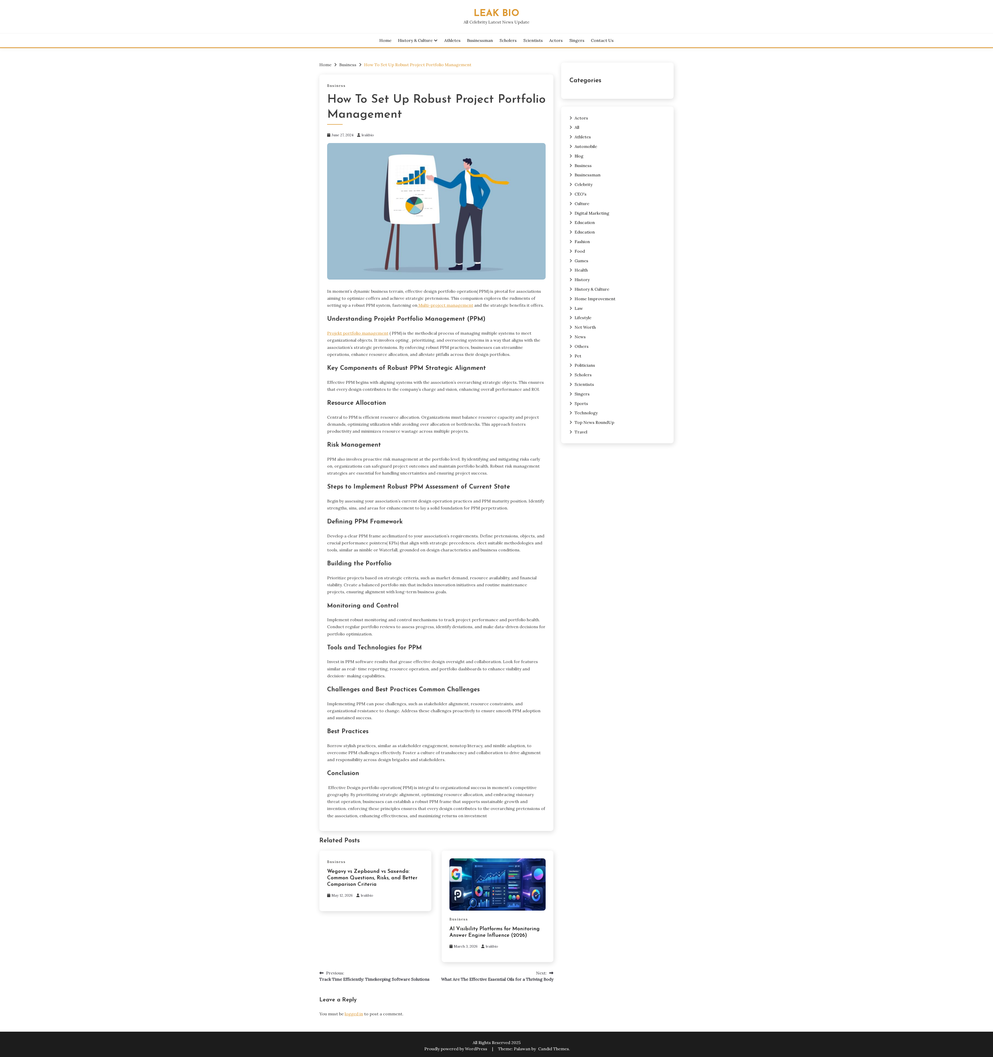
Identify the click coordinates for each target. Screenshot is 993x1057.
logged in (354, 1013)
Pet (578, 355)
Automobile (586, 146)
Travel (581, 431)
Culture (582, 203)
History (582, 279)
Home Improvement (595, 298)
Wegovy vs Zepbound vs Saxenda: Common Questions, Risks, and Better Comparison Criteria (372, 878)
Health (581, 270)
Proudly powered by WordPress (456, 1048)
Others (582, 346)
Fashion (582, 241)
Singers (576, 40)
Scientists (533, 40)
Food (580, 251)
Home (385, 40)
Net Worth (585, 327)
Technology (586, 412)
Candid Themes (553, 1048)
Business (336, 86)
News (580, 336)
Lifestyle (583, 317)
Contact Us (602, 40)
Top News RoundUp (594, 422)
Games (581, 260)
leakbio (368, 135)
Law (579, 308)
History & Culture (415, 40)
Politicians (585, 365)
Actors (556, 40)
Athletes (452, 40)
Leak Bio (496, 13)
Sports (581, 403)
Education (585, 222)
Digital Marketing (592, 213)
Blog (579, 156)
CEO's (580, 194)
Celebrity (583, 184)
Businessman (480, 40)
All (577, 127)
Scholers (508, 40)
